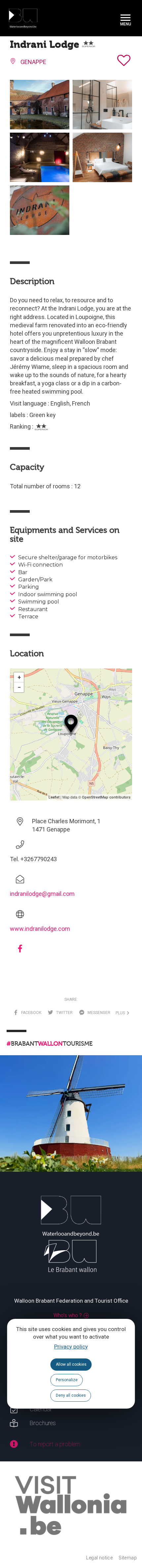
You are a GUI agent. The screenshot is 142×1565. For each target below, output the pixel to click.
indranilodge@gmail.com (42, 893)
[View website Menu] (125, 18)
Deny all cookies (71, 1395)
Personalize (67, 1380)
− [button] (19, 687)
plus (121, 1013)
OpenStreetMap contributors (106, 797)
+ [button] (19, 677)
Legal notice (99, 1557)
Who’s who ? (67, 1315)
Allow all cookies (71, 1364)
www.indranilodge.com (40, 928)
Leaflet (54, 797)
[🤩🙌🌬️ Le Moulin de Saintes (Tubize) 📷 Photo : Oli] (71, 1126)
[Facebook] (20, 950)
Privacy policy (71, 1346)
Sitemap (128, 1557)
